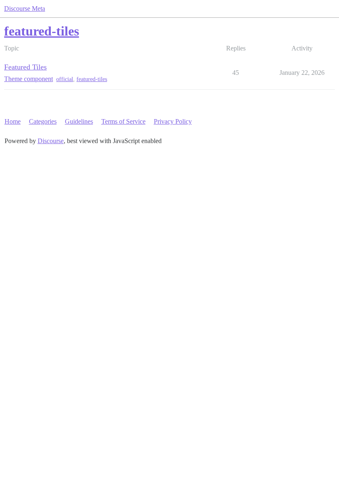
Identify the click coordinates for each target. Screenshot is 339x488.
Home (13, 121)
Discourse (51, 140)
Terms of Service (123, 121)
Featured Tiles (25, 67)
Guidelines (79, 121)
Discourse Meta (24, 8)
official (64, 79)
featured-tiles (91, 79)
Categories (43, 121)
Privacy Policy (173, 121)
